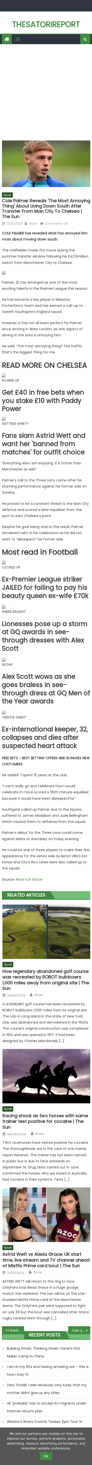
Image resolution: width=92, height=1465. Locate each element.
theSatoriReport (46, 24)
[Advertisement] (46, 92)
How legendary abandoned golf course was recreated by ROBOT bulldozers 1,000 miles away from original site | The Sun (45, 979)
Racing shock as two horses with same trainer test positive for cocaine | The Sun (45, 1121)
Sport (7, 195)
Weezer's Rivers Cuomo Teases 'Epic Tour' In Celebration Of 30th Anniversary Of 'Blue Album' (48, 1425)
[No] (85, 1446)
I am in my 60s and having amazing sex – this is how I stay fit (48, 1370)
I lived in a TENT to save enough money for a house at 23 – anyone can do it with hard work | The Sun (16, 1330)
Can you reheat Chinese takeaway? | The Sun (81, 1330)
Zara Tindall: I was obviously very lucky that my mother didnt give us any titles (47, 1389)
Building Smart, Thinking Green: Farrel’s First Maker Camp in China (43, 1352)
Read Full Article (29, 879)
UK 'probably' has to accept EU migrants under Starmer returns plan (46, 1407)
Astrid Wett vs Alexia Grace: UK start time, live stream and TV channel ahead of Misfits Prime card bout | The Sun (46, 1259)
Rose (33, 223)
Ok (46, 1456)
